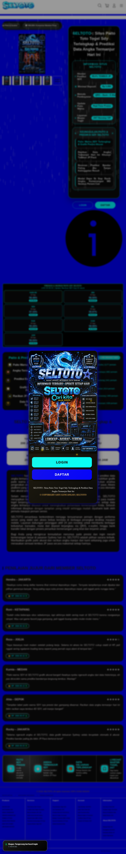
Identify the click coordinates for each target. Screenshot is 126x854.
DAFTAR (62, 474)
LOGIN (62, 462)
